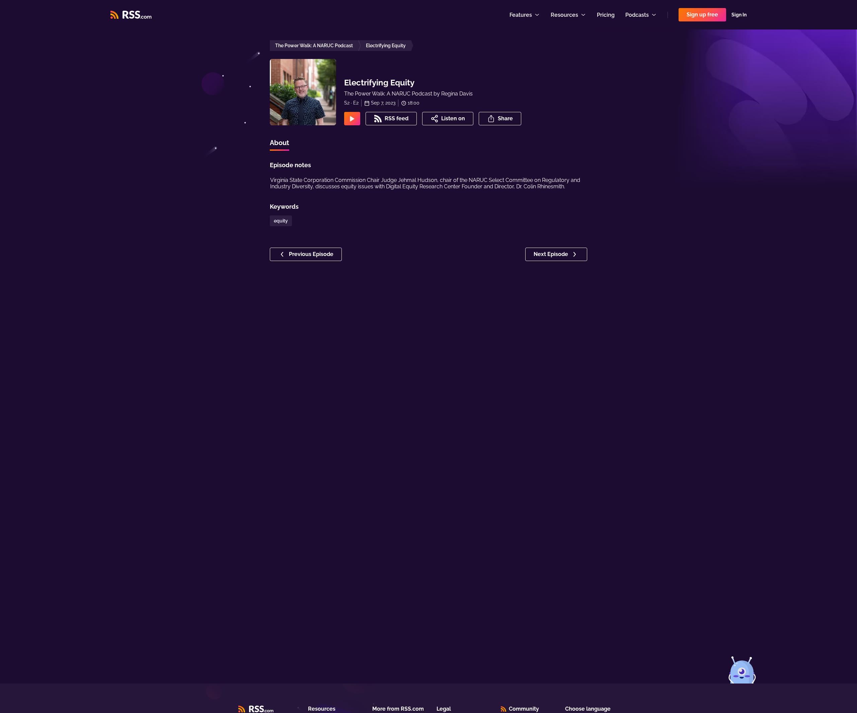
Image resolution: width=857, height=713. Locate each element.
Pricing (606, 15)
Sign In (739, 14)
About (279, 143)
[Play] (352, 118)
